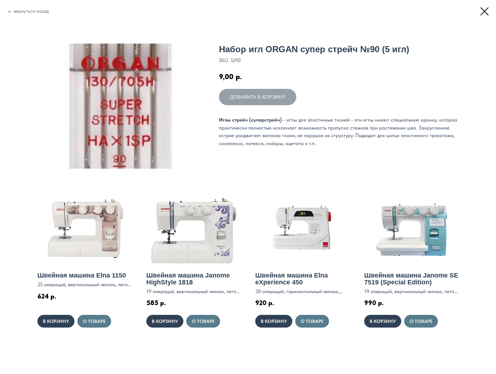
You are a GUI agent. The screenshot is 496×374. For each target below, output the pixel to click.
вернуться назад (31, 11)
